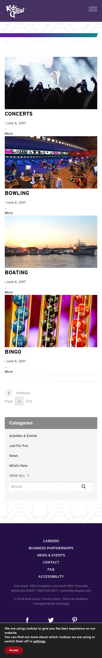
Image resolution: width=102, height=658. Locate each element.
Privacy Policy (51, 599)
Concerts (19, 114)
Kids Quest (15, 11)
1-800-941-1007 (47, 591)
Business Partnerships (51, 548)
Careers (51, 541)
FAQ (51, 569)
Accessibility (51, 576)
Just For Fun (18, 446)
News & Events (51, 555)
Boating (16, 272)
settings (39, 641)
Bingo (13, 352)
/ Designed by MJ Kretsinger (51, 604)
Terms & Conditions (75, 599)
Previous (23, 393)
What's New (18, 466)
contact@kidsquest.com (75, 591)
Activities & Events (23, 436)
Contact (51, 562)
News (13, 456)
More (9, 133)
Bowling (17, 193)
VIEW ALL (17, 475)
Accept (13, 650)
